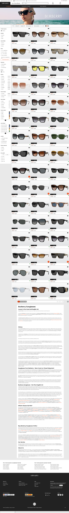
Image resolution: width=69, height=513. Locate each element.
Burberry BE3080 (56, 313)
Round (3, 104)
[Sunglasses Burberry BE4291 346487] (21, 34)
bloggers (30, 430)
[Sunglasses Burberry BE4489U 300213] (59, 187)
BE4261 (59, 417)
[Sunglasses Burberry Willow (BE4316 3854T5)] (21, 51)
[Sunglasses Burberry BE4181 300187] (59, 119)
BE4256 (22, 409)
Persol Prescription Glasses (54, 464)
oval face (3, 102)
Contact (4, 485)
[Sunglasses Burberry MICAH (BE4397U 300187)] (59, 272)
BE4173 (19, 409)
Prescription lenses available (5, 139)
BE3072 (37, 411)
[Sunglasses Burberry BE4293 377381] (21, 119)
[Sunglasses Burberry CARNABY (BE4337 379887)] (40, 170)
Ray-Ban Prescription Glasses (39, 464)
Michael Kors (57, 319)
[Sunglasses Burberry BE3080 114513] (59, 102)
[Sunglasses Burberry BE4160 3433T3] (40, 221)
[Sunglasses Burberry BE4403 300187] (59, 68)
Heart (3, 101)
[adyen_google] (13, 494)
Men (2, 36)
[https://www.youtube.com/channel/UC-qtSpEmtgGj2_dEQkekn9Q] (62, 495)
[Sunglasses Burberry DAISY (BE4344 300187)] (21, 153)
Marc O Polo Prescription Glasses (39, 467)
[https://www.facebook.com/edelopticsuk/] (58, 495)
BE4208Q (41, 410)
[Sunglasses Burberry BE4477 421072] (21, 289)
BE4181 (19, 411)
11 (62, 301)
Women (3, 35)
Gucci (54, 319)
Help (35, 481)
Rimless (3, 96)
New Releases (4, 64)
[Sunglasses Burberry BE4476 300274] (40, 153)
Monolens (3, 82)
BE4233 (46, 415)
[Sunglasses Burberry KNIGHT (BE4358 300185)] (40, 68)
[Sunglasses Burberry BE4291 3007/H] (21, 68)
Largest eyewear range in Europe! (7, 0)
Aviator (3, 79)
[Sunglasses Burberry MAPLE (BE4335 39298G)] (40, 119)
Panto (3, 84)
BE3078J (52, 416)
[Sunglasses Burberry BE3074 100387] (21, 221)
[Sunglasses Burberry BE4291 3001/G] (59, 51)
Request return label (22, 485)
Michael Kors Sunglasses (21, 465)
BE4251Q (29, 410)
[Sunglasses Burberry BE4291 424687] (59, 255)
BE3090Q (48, 409)
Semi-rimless (4, 95)
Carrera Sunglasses (6, 467)
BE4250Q (22, 411)
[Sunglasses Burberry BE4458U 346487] (21, 255)
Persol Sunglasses (6, 466)
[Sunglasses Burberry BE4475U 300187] (59, 170)
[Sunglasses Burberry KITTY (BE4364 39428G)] (40, 238)
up (65, 507)
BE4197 (34, 409)
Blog (35, 485)
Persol (60, 319)
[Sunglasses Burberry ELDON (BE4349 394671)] (59, 136)
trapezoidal (3, 107)
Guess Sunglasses (20, 466)
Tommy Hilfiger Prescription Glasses (56, 467)
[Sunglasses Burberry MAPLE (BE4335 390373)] (40, 289)
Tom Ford (21, 320)
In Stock (3, 65)
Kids (2, 38)
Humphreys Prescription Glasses (39, 466)
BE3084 (51, 411)
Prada (52, 319)
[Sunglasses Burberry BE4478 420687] (40, 204)
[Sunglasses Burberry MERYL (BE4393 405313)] (40, 136)
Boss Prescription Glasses (54, 466)
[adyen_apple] (11, 494)
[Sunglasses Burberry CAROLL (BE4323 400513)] (21, 102)
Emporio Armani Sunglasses (22, 464)
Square (3, 76)
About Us (4, 481)
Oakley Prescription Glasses (38, 465)
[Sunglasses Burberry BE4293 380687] (21, 204)
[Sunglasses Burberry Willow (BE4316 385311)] (40, 85)
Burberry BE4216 (23, 314)
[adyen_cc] (3, 494)
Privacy (11, 507)
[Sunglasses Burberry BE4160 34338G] (21, 136)
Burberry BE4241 (20, 400)
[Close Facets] (5, 26)
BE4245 (37, 409)
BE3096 (51, 409)
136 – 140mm (4, 53)
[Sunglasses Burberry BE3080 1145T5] (59, 153)
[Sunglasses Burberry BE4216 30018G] (59, 85)
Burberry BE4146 (26, 400)
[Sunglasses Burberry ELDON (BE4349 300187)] (21, 187)
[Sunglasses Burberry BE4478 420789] (59, 34)
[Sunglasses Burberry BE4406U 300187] (59, 289)
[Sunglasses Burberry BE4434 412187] (59, 221)
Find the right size (5, 59)
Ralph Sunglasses (20, 467)
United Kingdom (65, 0)
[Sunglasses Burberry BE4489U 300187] (21, 170)
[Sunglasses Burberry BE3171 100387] (40, 187)
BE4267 (58, 414)
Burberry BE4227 (56, 399)
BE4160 (43, 415)
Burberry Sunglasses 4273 (43, 402)
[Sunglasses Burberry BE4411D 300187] (40, 272)
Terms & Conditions (6, 507)
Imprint (13, 507)
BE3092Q (34, 411)
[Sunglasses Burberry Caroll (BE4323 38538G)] (40, 102)
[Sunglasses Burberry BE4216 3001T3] (40, 51)
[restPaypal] (8, 494)
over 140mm (4, 55)
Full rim (3, 93)
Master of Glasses (24, 430)
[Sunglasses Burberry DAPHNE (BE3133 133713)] (21, 85)
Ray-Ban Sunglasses (6, 464)
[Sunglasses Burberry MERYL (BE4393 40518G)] (59, 238)
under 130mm (4, 50)
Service (20, 481)
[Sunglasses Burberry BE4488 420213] (40, 255)
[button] (5, 3)
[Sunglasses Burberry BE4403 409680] (59, 204)
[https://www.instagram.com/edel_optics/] (60, 495)
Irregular (3, 87)
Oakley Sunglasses (6, 465)
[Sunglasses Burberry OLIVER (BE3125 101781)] (21, 272)
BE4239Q (30, 416)
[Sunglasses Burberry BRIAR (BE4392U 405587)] (21, 238)
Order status (36, 486)
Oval (2, 89)
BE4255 (56, 417)
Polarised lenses (4, 141)
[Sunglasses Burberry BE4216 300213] (40, 34)
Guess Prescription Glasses (54, 465)
